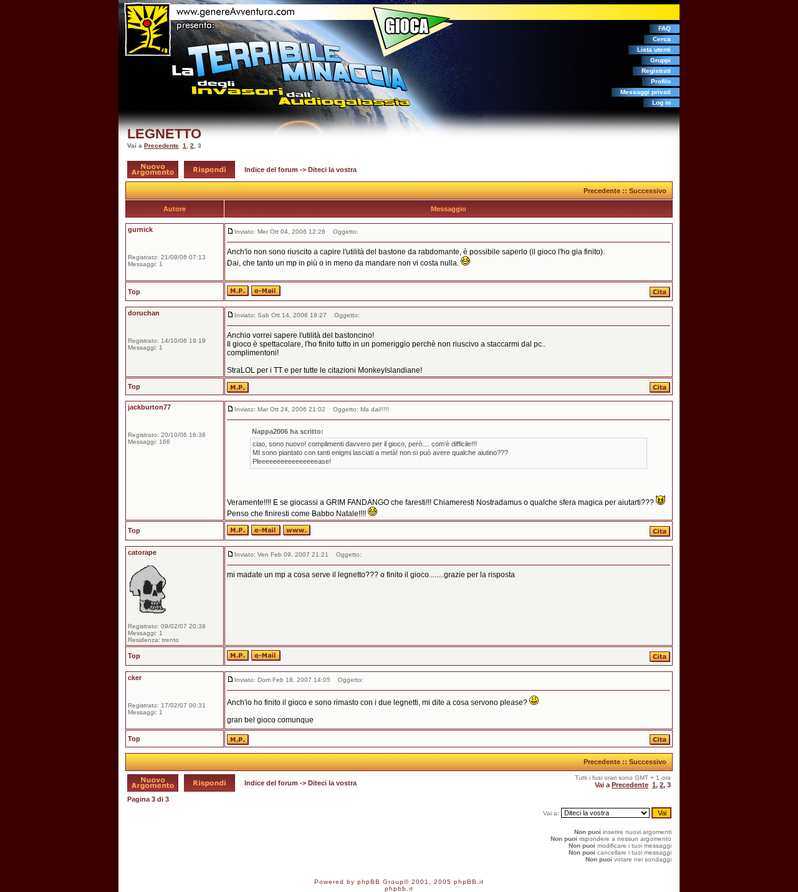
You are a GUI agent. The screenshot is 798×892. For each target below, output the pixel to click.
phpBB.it (469, 881)
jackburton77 (149, 407)
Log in (661, 102)
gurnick (140, 229)
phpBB (368, 881)
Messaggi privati (645, 92)
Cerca (662, 39)
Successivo (647, 190)
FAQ (664, 28)
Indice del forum (271, 169)
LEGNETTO (164, 133)
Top (134, 291)
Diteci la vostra (332, 169)
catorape (142, 552)
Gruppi (660, 60)
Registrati (656, 70)
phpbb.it (399, 888)
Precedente (161, 145)
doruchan (144, 313)
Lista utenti (654, 49)
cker (135, 677)
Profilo (661, 81)
